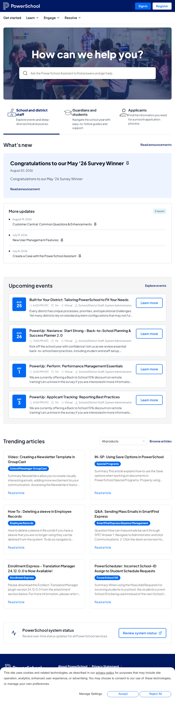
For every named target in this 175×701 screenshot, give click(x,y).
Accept (123, 694)
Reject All (155, 694)
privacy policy (105, 673)
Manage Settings (90, 694)
